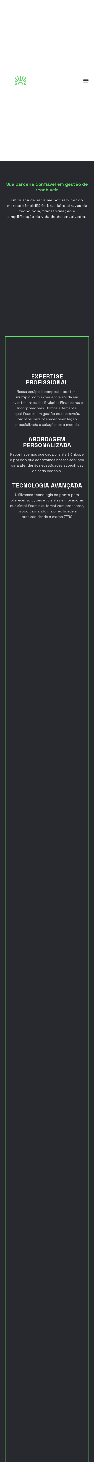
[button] (86, 80)
